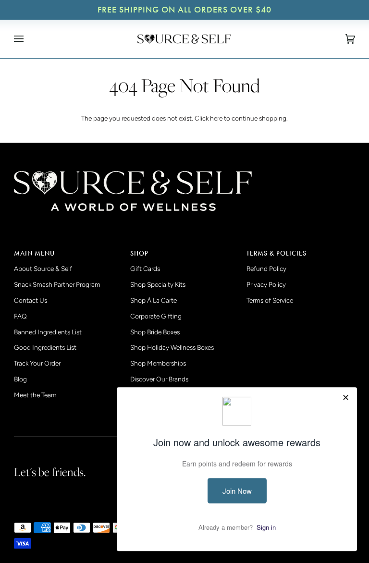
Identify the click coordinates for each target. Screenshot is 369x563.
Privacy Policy (266, 284)
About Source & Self (43, 268)
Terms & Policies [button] (276, 253)
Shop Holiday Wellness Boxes (172, 347)
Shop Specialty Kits (157, 284)
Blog (20, 379)
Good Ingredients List (45, 347)
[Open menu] (28, 39)
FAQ (20, 316)
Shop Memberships (158, 363)
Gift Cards (145, 268)
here (216, 118)
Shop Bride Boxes (155, 332)
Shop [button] (139, 253)
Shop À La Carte (153, 300)
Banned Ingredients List (48, 332)
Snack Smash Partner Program (57, 284)
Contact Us (30, 300)
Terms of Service (269, 300)
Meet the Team (35, 395)
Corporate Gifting (156, 316)
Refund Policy (266, 268)
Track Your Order (37, 363)
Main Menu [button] (34, 253)
